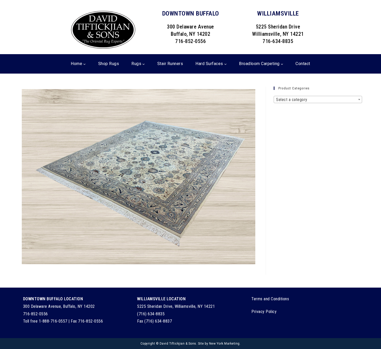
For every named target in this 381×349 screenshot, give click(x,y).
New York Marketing (224, 343)
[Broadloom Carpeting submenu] (282, 63)
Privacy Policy (264, 311)
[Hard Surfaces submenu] (225, 63)
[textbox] (318, 99)
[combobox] (318, 99)
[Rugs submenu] (143, 63)
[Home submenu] (84, 63)
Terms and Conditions (270, 298)
